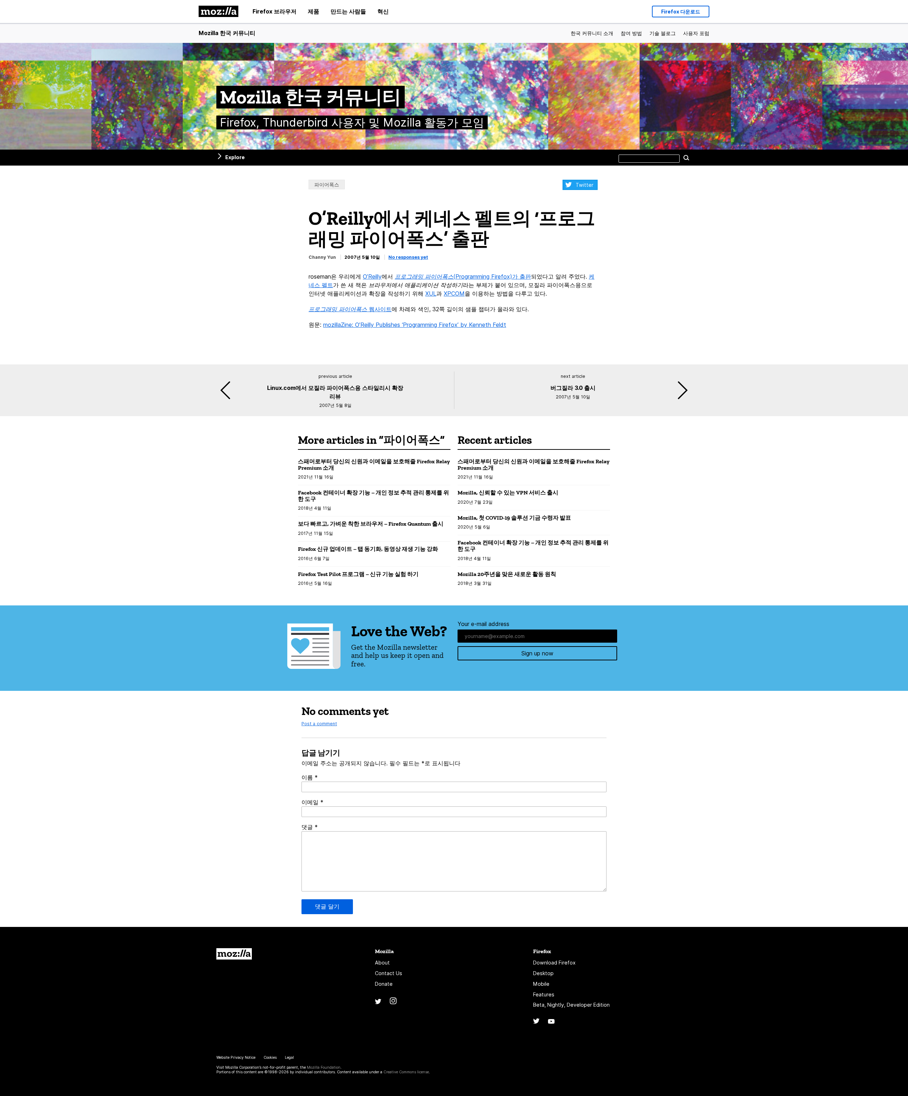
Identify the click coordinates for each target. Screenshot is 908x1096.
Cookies (270, 1057)
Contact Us (388, 973)
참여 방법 (631, 33)
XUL (430, 293)
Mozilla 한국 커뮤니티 (227, 33)
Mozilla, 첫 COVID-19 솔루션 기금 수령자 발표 (514, 517)
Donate (384, 984)
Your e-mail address (483, 623)
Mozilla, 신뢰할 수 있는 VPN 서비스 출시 (508, 492)
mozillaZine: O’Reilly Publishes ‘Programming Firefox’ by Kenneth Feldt (414, 324)
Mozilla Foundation (323, 1067)
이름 (309, 777)
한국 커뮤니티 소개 (592, 33)
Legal (289, 1057)
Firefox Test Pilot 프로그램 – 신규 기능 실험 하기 (358, 574)
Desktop (543, 973)
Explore (235, 157)
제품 (313, 11)
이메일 (312, 802)
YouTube (551, 1021)
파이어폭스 (326, 184)
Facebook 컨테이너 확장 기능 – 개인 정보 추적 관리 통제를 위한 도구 (373, 495)
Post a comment (319, 723)
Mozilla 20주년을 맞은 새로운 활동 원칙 (507, 574)
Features (543, 994)
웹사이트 (350, 309)
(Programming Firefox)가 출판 (463, 276)
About (382, 963)
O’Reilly (372, 276)
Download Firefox (554, 963)
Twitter (584, 185)
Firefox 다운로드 (680, 12)
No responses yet (408, 257)
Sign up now (537, 653)
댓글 (309, 827)
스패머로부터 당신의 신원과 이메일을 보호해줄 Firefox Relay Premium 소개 (374, 464)
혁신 (383, 11)
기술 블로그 (662, 33)
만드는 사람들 (348, 11)
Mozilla (234, 954)
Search (686, 157)
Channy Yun (322, 257)
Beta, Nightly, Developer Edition (571, 1005)
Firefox (542, 951)
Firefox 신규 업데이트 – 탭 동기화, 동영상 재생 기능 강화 (368, 549)
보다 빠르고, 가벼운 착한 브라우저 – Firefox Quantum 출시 (370, 523)
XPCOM (454, 293)
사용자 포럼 (696, 33)
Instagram (393, 1000)
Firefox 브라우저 (275, 11)
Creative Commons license (406, 1072)
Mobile (541, 984)
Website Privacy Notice (235, 1057)
